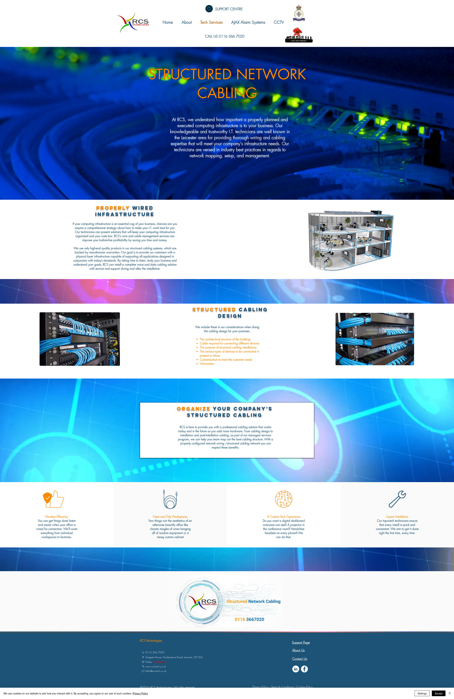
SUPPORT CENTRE (229, 9)
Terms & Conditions (282, 687)
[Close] (450, 693)
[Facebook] (304, 669)
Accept (438, 693)
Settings (422, 693)
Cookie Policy (304, 687)
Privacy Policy (260, 687)
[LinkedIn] (295, 669)
